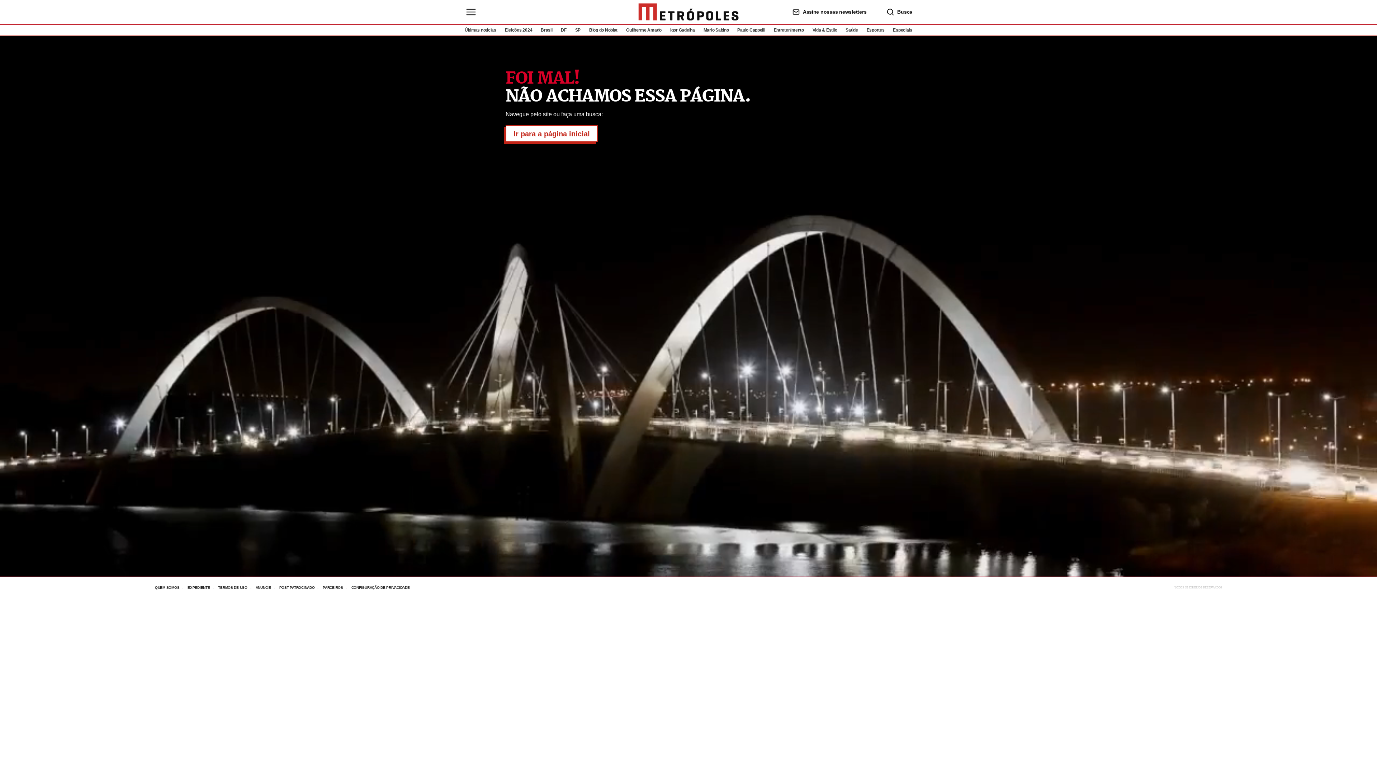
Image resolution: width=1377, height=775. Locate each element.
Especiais (902, 30)
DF (563, 30)
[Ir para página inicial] (688, 12)
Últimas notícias (480, 30)
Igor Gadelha (682, 30)
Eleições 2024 (519, 30)
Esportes (876, 30)
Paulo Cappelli (751, 30)
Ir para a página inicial (552, 134)
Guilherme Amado (644, 30)
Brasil (546, 30)
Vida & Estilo (825, 30)
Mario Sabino (716, 30)
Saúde (852, 30)
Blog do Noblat (603, 30)
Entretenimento (789, 30)
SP (578, 30)
